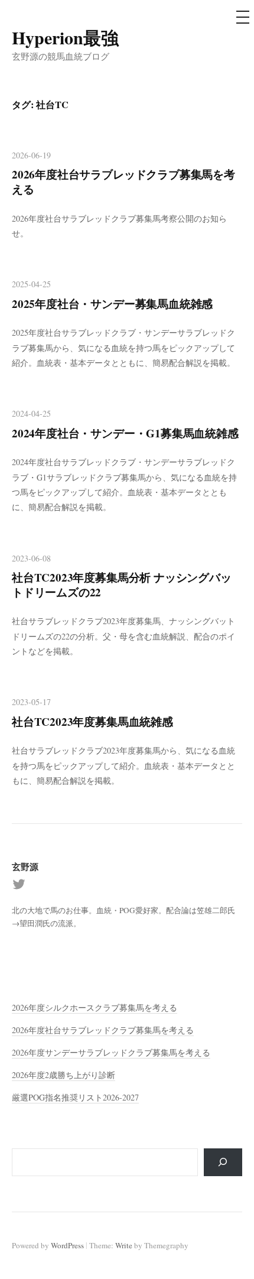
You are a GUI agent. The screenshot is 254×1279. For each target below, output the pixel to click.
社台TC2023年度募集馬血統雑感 (92, 721)
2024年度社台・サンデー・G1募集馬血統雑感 (125, 433)
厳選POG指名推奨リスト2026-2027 (75, 1097)
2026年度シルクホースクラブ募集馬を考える (94, 1007)
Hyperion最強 (65, 37)
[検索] (223, 1162)
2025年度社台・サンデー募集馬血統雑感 (112, 303)
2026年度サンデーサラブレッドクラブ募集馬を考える (111, 1052)
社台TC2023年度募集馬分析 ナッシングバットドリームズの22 (122, 584)
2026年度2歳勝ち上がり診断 (63, 1074)
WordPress (67, 1245)
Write (123, 1245)
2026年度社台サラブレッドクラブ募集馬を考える (123, 181)
